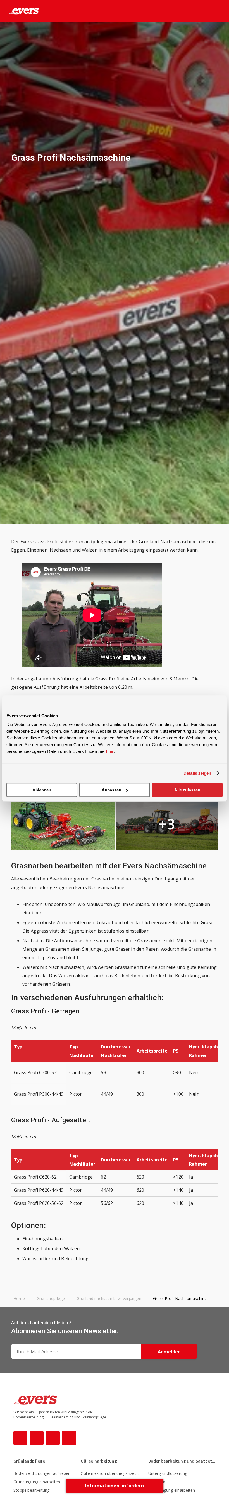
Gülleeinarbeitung (99, 1461)
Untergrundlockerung (167, 1473)
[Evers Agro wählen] (208, 11)
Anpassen (111, 790)
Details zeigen (197, 773)
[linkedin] (69, 1438)
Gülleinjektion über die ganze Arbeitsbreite (120, 1473)
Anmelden (169, 1352)
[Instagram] (37, 1438)
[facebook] (20, 1438)
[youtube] (53, 1438)
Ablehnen (41, 790)
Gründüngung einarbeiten (36, 1481)
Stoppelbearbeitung (31, 1490)
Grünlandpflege (29, 1461)
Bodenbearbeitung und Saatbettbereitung (182, 1461)
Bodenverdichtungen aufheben (41, 1473)
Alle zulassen (187, 790)
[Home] (19, 11)
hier (110, 751)
